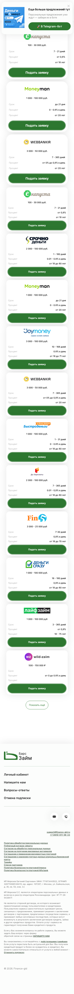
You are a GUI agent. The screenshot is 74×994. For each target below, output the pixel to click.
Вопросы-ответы (16, 790)
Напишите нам (15, 782)
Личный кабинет (16, 774)
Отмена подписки (17, 798)
